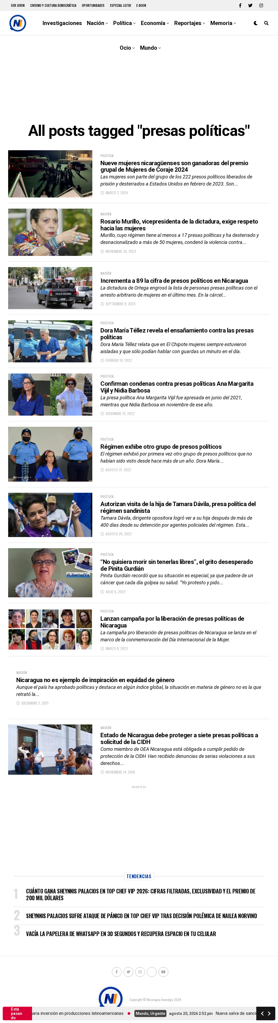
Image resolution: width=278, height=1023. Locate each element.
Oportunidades (93, 5)
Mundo (148, 48)
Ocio (125, 48)
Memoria (221, 23)
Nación (95, 23)
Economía (153, 23)
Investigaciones (62, 23)
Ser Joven (18, 5)
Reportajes (187, 23)
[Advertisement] (139, 79)
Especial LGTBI (120, 5)
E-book (141, 5)
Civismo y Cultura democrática (53, 5)
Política (122, 23)
